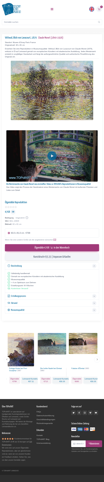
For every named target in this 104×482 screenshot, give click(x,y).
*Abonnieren (94, 444)
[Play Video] (52, 155)
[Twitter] (73, 412)
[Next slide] (97, 360)
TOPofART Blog (43, 439)
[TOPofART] (11, 9)
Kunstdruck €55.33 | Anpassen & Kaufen (52, 256)
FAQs (39, 412)
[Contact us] (55, 240)
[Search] (99, 22)
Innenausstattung (43, 443)
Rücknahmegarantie (45, 423)
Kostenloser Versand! (19, 288)
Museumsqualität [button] (17, 310)
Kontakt (40, 435)
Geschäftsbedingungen (46, 419)
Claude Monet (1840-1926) (50, 37)
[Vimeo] (90, 412)
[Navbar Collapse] (52, 9)
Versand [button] (14, 303)
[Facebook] (79, 412)
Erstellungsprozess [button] (18, 296)
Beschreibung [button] (16, 266)
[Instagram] (84, 412)
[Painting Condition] (26, 218)
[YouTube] (96, 412)
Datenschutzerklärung (45, 416)
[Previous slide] (7, 360)
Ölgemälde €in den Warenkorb (52, 247)
